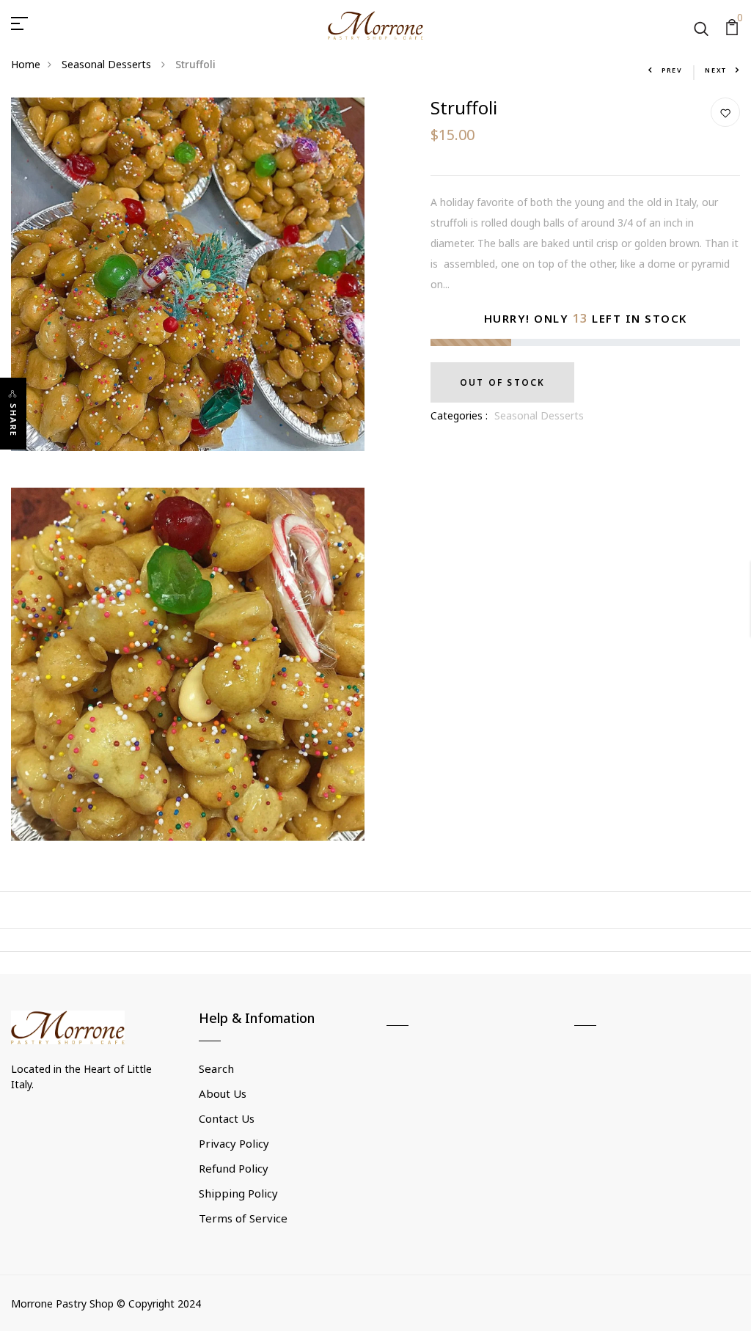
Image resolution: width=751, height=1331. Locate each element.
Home (25, 64)
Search (216, 1068)
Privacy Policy (234, 1143)
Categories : (459, 415)
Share (13, 420)
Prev (672, 70)
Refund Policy (233, 1168)
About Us (222, 1093)
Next (716, 70)
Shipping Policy (238, 1193)
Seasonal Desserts (108, 64)
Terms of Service (243, 1218)
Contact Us (226, 1118)
